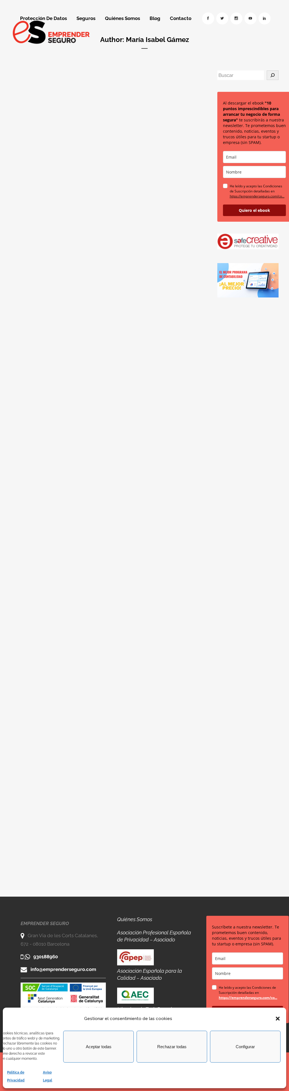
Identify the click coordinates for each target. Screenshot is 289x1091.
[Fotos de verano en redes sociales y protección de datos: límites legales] (151, 102)
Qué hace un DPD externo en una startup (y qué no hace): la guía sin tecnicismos (56, 566)
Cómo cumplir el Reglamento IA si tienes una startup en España (52, 826)
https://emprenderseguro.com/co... (257, 196)
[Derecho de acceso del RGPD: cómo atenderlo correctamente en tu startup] (151, 349)
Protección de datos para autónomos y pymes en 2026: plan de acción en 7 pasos (56, 178)
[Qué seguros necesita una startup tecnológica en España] (151, 791)
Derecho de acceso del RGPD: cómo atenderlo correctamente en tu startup (146, 407)
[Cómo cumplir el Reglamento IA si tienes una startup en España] (57, 771)
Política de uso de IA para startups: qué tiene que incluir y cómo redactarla (150, 562)
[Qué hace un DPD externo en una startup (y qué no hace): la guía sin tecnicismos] (57, 487)
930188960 (45, 956)
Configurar (245, 1046)
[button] (278, 1018)
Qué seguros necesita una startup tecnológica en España (150, 866)
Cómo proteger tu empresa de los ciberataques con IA (142, 714)
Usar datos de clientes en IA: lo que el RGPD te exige (57, 400)
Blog (47, 156)
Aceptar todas (98, 1046)
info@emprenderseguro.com (63, 969)
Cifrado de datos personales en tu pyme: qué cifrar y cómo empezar (146, 289)
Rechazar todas (172, 1046)
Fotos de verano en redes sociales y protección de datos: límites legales (149, 156)
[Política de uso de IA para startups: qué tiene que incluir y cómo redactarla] (151, 487)
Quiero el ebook (254, 210)
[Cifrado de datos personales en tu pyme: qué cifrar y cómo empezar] (151, 222)
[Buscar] (273, 75)
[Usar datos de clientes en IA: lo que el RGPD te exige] (57, 349)
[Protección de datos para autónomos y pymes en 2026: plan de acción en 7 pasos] (57, 111)
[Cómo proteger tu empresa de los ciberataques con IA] (151, 639)
